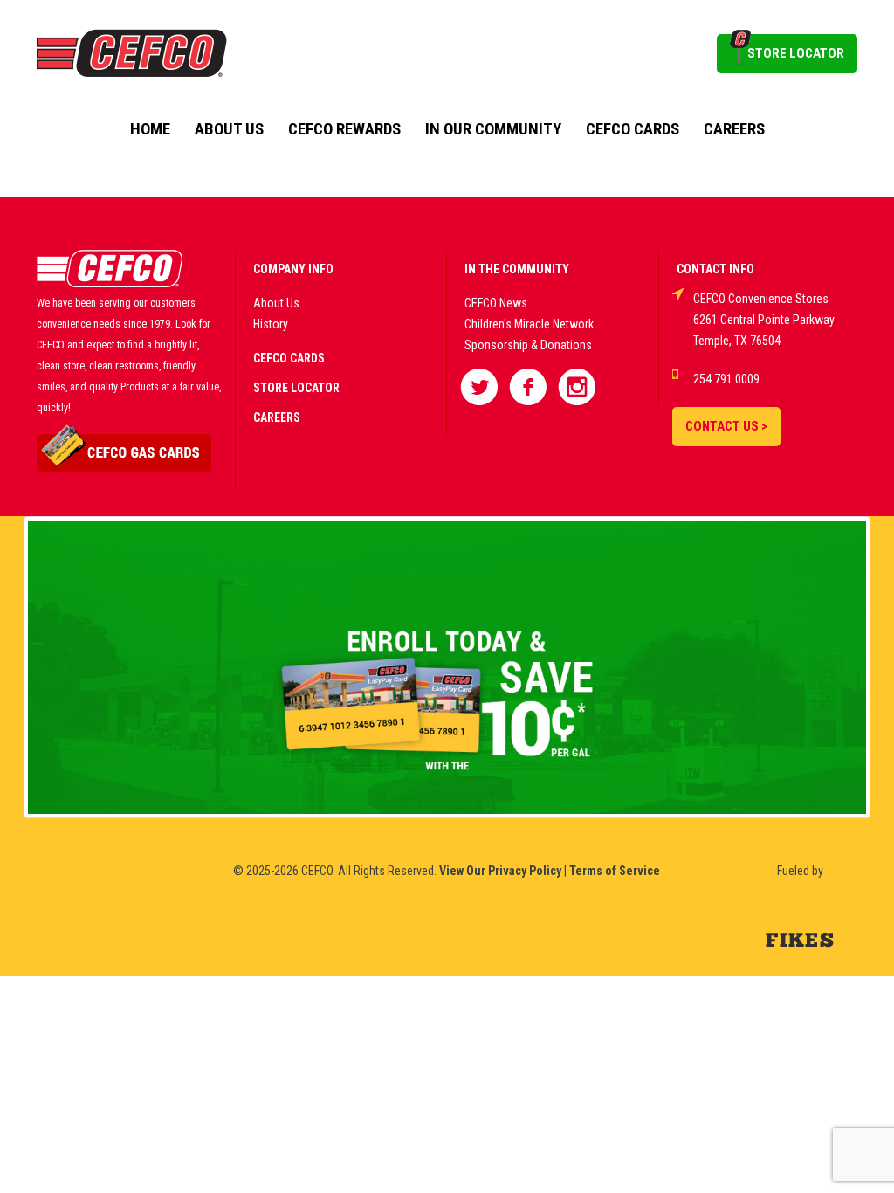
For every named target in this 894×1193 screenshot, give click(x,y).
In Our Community (493, 129)
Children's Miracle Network (529, 324)
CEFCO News (495, 303)
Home (150, 129)
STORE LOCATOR (795, 53)
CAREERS (276, 417)
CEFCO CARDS (289, 358)
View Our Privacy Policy (500, 871)
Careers (734, 129)
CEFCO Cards (632, 129)
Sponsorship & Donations (528, 345)
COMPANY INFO (293, 269)
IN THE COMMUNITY (516, 269)
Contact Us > (726, 426)
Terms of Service (614, 871)
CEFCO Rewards (344, 129)
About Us (229, 129)
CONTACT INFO (715, 269)
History (270, 324)
